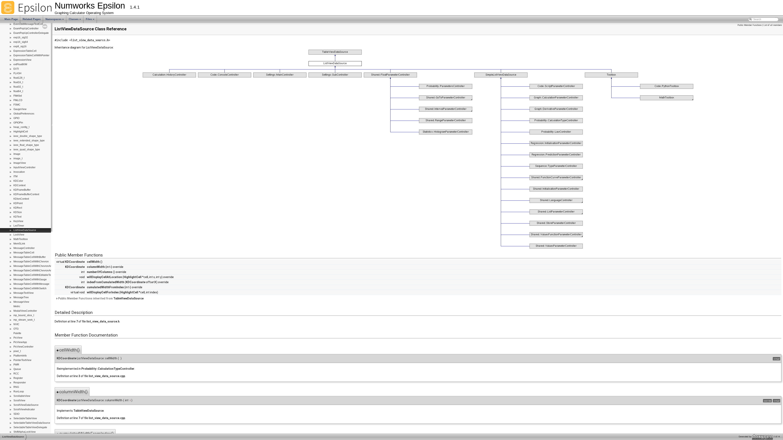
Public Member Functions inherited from (101, 298)
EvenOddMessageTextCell (28, 24)
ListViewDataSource (24, 230)
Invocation (19, 171)
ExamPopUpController (26, 28)
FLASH (17, 73)
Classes (75, 20)
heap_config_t (21, 127)
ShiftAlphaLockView (24, 431)
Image (16, 154)
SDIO (16, 413)
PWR (16, 364)
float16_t (18, 82)
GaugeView (20, 109)
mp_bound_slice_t (23, 315)
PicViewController (23, 346)
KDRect (17, 207)
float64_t (18, 91)
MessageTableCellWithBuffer (29, 257)
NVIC (16, 324)
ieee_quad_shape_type (26, 149)
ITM (15, 176)
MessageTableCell (23, 252)
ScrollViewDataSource (26, 405)
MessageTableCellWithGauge (30, 279)
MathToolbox (20, 239)
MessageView (21, 301)
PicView (17, 337)
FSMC (16, 104)
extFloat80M (20, 64)
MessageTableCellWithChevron (31, 261)
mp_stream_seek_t (24, 319)
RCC (16, 373)
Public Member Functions (750, 25)
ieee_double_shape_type (27, 136)
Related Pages (32, 19)
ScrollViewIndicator (24, 409)
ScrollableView (21, 396)
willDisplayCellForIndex (103, 292)
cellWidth (93, 261)
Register (18, 378)
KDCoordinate (75, 261)
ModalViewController (25, 310)
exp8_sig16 (20, 46)
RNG (16, 387)
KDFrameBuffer (22, 189)
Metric (16, 306)
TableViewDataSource (128, 298)
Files (90, 20)
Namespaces (54, 20)
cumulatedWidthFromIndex (105, 287)
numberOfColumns (99, 272)
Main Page (11, 19)
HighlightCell (20, 131)
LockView (18, 234)
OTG (16, 328)
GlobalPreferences (23, 113)
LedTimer (18, 225)
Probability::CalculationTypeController (107, 368)
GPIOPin (18, 122)
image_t (17, 158)
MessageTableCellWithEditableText (33, 275)
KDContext (19, 185)
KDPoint (18, 203)
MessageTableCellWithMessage (31, 284)
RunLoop (18, 391)
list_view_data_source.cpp (107, 376)
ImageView (19, 163)
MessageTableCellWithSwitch (29, 288)
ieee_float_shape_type (26, 145)
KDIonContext (21, 198)
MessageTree (21, 297)
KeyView (18, 221)
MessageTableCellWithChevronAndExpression (39, 266)
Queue (17, 369)
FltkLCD (17, 100)
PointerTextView (22, 360)
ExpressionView (22, 59)
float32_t (18, 86)
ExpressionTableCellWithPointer (31, 55)
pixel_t (17, 351)
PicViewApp (20, 342)
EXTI (16, 68)
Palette (17, 333)
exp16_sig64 (20, 42)
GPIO (16, 118)
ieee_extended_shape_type (29, 140)
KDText (17, 216)
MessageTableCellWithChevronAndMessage (38, 270)
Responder (19, 382)
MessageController (24, 248)
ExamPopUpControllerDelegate (31, 33)
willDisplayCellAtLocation (104, 277)
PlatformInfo (20, 355)
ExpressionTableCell (24, 51)
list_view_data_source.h (89, 40)
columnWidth (96, 266)
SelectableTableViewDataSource (31, 422)
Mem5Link (19, 243)
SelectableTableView (25, 418)
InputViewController (24, 167)
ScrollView (19, 400)
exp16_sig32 (20, 37)
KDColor (18, 180)
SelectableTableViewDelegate (30, 427)
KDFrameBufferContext (26, 194)
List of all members (773, 25)
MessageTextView (23, 293)
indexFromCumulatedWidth (105, 282)
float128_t (18, 77)
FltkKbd (17, 95)
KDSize (17, 212)
